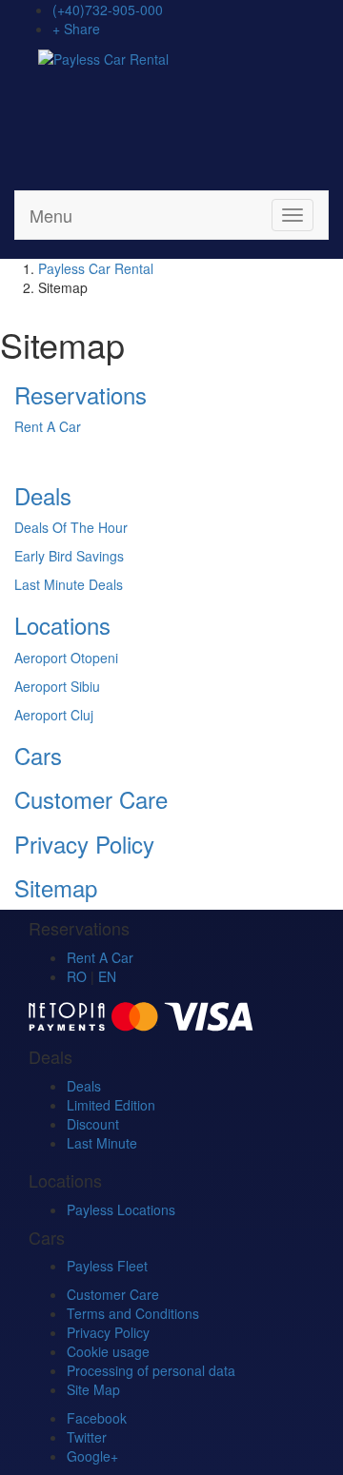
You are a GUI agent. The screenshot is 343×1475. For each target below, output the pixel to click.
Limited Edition (111, 1104)
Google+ (92, 1455)
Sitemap (55, 887)
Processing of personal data (151, 1370)
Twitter (87, 1436)
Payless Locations (121, 1209)
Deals (42, 495)
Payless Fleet (107, 1265)
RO (77, 976)
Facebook (97, 1417)
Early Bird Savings (69, 555)
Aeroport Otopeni (66, 657)
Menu (51, 215)
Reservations (80, 394)
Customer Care (91, 799)
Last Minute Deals (68, 584)
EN (107, 976)
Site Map (93, 1389)
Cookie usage (108, 1351)
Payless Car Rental (95, 268)
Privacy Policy (84, 843)
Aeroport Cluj (53, 714)
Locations (62, 624)
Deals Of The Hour (71, 527)
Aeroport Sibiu (57, 686)
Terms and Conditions (133, 1313)
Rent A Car (47, 426)
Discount (93, 1123)
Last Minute (102, 1142)
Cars (38, 755)
